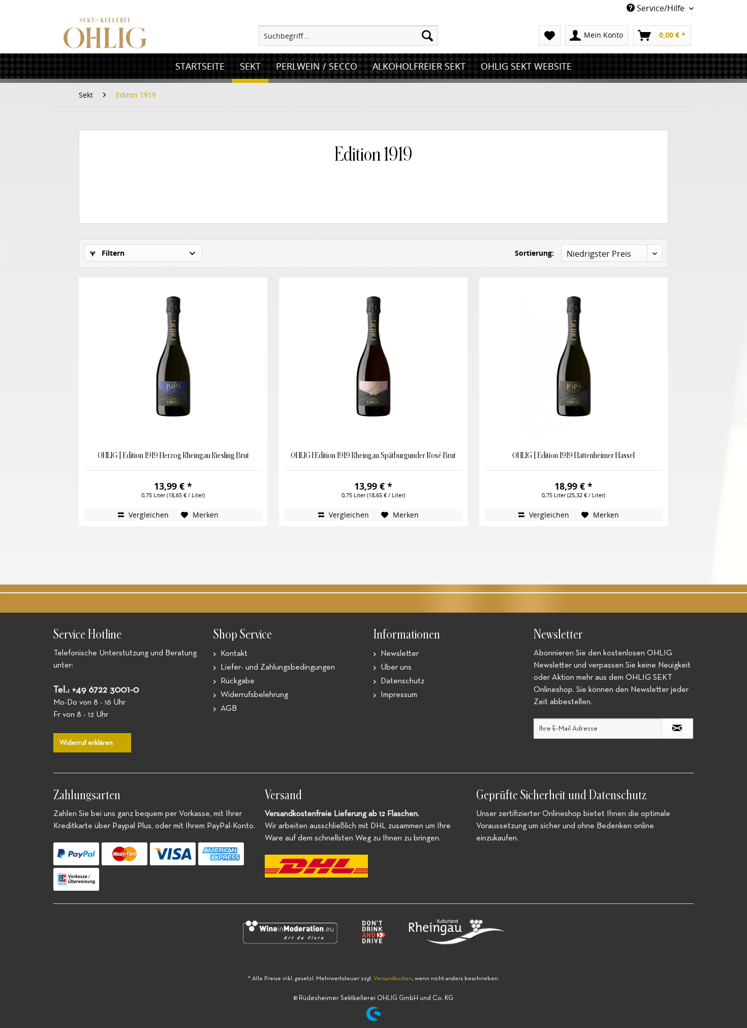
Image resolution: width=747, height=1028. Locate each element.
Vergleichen (148, 515)
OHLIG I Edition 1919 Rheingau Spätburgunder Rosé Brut (373, 455)
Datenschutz (401, 681)
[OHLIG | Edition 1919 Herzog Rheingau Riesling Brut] (173, 359)
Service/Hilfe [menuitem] (661, 8)
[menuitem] (348, 35)
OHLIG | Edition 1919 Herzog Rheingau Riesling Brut (173, 455)
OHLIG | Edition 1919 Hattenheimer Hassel (573, 455)
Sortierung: (534, 253)
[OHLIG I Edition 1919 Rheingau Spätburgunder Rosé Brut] (373, 359)
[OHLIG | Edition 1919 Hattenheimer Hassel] (573, 359)
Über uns (395, 667)
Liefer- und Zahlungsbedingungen (277, 667)
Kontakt (233, 654)
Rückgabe (237, 681)
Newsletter (399, 654)
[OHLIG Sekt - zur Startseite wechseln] (105, 33)
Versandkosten (393, 979)
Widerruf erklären (86, 742)
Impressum (398, 695)
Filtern (112, 253)
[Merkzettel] (550, 35)
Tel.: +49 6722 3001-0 (96, 689)
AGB (228, 709)
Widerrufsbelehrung (253, 695)
